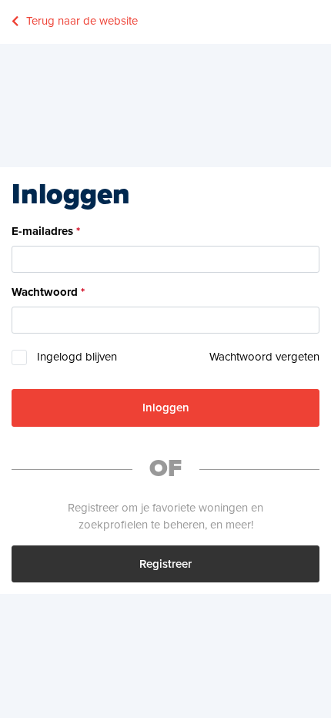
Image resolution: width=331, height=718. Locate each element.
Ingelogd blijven (77, 357)
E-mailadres (42, 231)
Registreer (165, 564)
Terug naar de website (82, 21)
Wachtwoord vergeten (264, 357)
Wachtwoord (45, 292)
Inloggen (165, 407)
